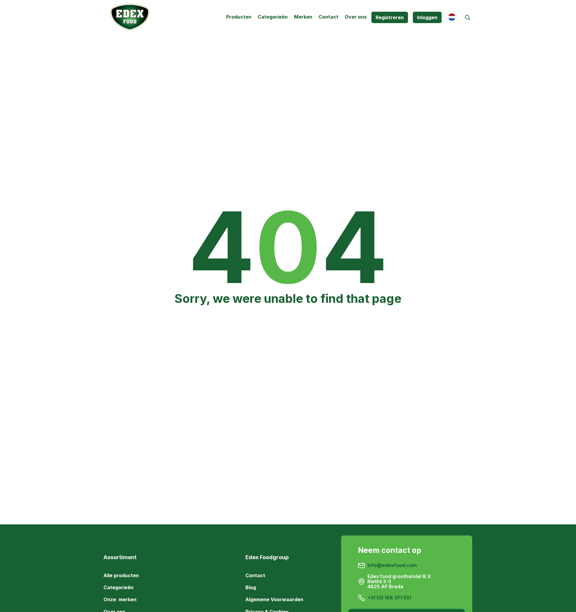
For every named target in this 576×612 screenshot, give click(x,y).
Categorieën (273, 17)
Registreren (390, 17)
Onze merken (120, 599)
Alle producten (121, 575)
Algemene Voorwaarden (274, 599)
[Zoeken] (467, 17)
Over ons (356, 17)
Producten (238, 17)
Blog (250, 587)
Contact (328, 17)
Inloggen (427, 17)
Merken (303, 17)
